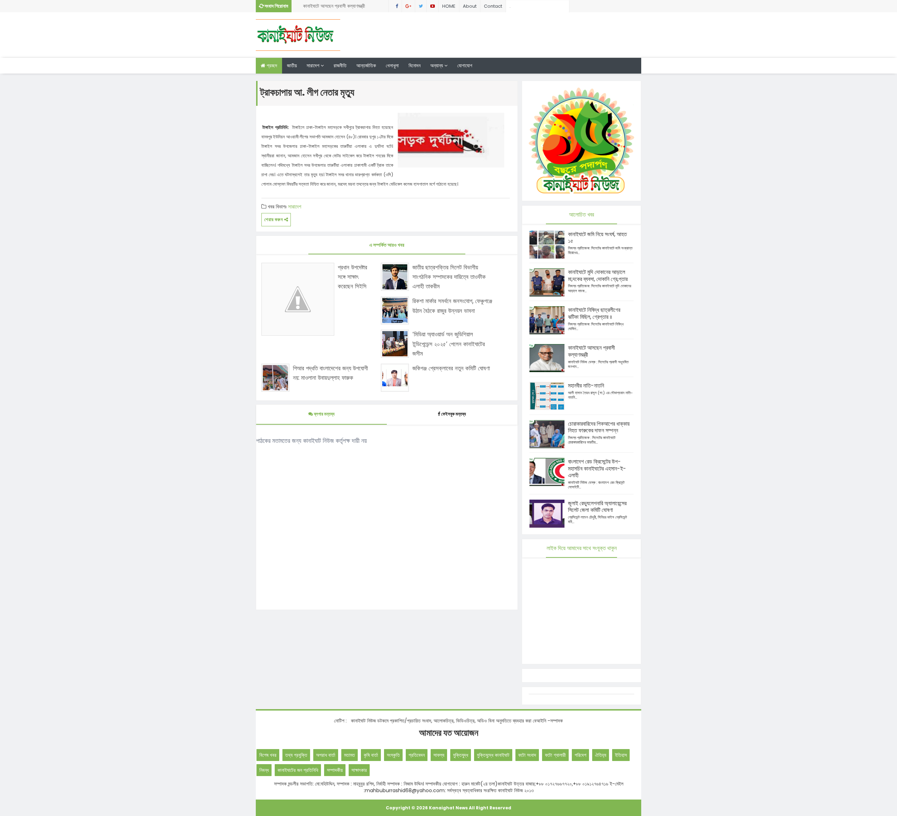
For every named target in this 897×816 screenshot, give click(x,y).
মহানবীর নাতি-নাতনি (586, 386)
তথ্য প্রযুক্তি (296, 755)
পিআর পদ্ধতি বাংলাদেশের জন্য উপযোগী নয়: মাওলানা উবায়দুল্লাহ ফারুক (330, 373)
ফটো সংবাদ (527, 755)
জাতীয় (292, 65)
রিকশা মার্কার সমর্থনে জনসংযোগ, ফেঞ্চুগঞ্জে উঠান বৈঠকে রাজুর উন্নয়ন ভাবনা (452, 306)
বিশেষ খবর (267, 755)
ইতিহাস (621, 755)
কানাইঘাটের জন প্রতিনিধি (298, 770)
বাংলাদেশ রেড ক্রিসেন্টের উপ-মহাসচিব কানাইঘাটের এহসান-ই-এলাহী (597, 469)
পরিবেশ (580, 755)
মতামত (349, 755)
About (470, 6)
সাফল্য (438, 755)
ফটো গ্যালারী (555, 755)
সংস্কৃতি (393, 755)
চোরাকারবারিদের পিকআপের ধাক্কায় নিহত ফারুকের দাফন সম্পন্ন (599, 427)
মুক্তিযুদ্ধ (460, 755)
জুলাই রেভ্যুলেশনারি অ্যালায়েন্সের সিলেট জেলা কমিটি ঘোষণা (597, 506)
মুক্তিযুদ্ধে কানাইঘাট (493, 755)
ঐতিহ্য (600, 755)
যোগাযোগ (464, 65)
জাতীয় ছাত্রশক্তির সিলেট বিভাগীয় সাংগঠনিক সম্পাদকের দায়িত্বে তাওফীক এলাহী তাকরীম (449, 276)
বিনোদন (414, 65)
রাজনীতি (340, 65)
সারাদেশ (314, 65)
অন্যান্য (437, 65)
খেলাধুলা (392, 65)
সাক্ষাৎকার (359, 770)
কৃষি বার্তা (371, 755)
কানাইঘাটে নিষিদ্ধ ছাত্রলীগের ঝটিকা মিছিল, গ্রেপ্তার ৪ (594, 313)
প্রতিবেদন (417, 755)
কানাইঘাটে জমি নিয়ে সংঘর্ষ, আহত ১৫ (597, 237)
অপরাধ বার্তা (325, 755)
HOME (449, 6)
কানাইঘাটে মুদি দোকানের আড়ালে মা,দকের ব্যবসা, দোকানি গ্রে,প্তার (598, 275)
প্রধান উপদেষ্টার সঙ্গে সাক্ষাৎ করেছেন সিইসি (352, 276)
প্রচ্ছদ (271, 65)
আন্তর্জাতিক (366, 65)
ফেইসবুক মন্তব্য (453, 414)
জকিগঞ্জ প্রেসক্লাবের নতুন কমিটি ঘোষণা (451, 368)
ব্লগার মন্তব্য (324, 414)
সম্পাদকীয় (335, 770)
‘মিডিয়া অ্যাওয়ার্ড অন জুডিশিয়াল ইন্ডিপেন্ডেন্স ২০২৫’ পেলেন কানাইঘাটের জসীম (448, 343)
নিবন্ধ (264, 770)
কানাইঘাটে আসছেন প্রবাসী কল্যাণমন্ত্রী (334, 5)
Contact (493, 6)
